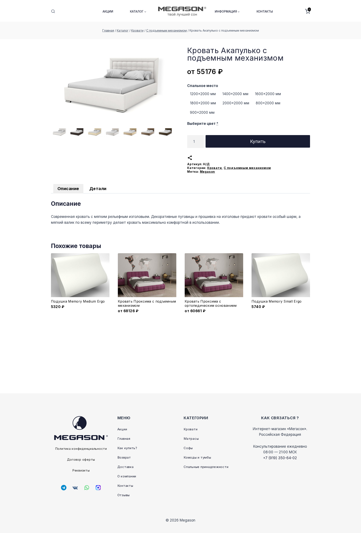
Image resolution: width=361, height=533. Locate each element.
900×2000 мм (202, 112)
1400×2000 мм (235, 94)
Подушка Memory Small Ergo (277, 301)
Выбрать (147, 310)
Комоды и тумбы (197, 457)
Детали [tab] (98, 188)
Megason (207, 171)
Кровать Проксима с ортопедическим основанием (211, 303)
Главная (123, 439)
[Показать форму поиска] (53, 11)
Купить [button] (80, 310)
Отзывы (123, 495)
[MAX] (98, 487)
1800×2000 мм (203, 103)
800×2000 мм (268, 103)
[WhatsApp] (86, 487)
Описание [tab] (68, 188)
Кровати (214, 168)
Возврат (124, 457)
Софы (188, 448)
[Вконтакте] (75, 487)
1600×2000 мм (268, 94)
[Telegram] (63, 487)
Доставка (125, 467)
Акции (108, 11)
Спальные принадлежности (206, 467)
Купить (258, 141)
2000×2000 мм (235, 103)
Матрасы (191, 439)
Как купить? (127, 448)
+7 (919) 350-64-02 (280, 458)
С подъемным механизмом (247, 168)
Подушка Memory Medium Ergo (78, 301)
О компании (126, 476)
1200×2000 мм (203, 94)
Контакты (265, 11)
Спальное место (202, 86)
